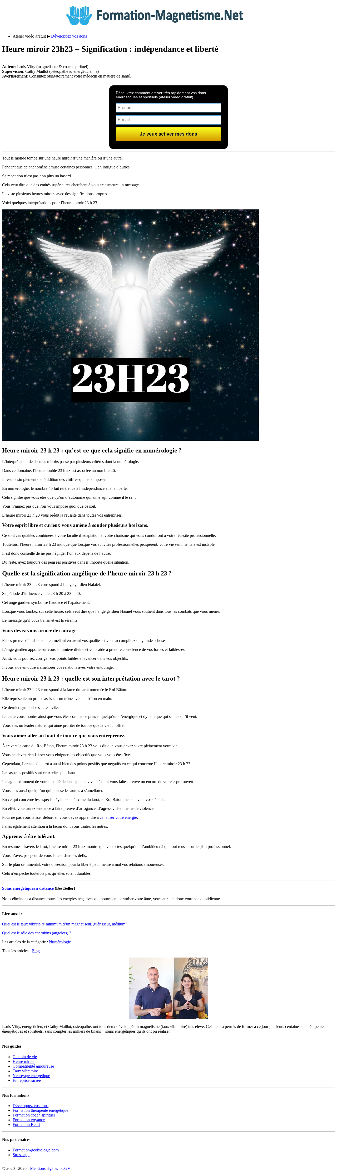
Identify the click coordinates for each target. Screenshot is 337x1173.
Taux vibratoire (25, 1071)
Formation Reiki (26, 1124)
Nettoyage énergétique (31, 1075)
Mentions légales (44, 1168)
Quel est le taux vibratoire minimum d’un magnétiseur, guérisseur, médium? (64, 924)
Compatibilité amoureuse (33, 1066)
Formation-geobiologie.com (36, 1150)
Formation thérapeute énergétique (40, 1110)
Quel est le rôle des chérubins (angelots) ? (36, 933)
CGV (66, 1168)
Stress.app (21, 1155)
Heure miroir (23, 1061)
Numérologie (60, 942)
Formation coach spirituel (34, 1115)
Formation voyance (29, 1120)
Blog (36, 951)
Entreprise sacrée (27, 1080)
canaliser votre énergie (118, 817)
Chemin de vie (25, 1056)
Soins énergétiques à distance (28, 888)
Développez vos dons (69, 36)
